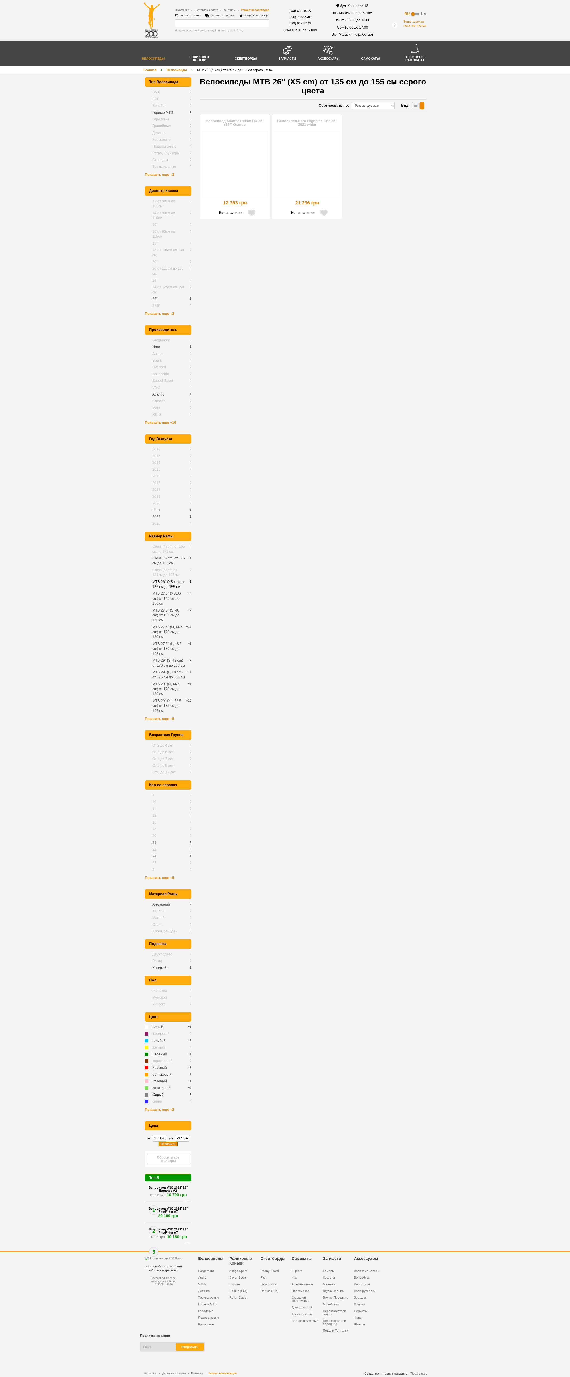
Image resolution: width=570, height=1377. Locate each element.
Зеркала (360, 1297)
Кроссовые (206, 1324)
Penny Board (270, 1271)
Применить (168, 1144)
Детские (204, 1291)
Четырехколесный (305, 1320)
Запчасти (332, 1258)
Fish (264, 1277)
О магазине (182, 10)
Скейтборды (273, 1258)
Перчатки (361, 1311)
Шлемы (359, 1324)
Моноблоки (331, 1304)
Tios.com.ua (419, 1373)
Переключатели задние (334, 1312)
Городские (205, 1311)
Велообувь (362, 1277)
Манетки (329, 1284)
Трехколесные (208, 1297)
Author (203, 1277)
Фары (358, 1317)
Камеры (328, 1271)
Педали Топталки (335, 1330)
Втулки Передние (335, 1297)
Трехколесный (302, 1314)
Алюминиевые (302, 1284)
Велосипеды (177, 70)
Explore (234, 1284)
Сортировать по (333, 105)
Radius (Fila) (238, 1291)
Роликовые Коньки (240, 1260)
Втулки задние (333, 1291)
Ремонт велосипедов (255, 10)
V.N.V (202, 1284)
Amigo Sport (238, 1271)
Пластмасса (300, 1291)
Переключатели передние (334, 1322)
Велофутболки (364, 1291)
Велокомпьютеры (367, 1271)
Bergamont (206, 1271)
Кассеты (329, 1277)
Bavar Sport (237, 1277)
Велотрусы (362, 1284)
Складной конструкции (300, 1299)
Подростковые (208, 1317)
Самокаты (302, 1258)
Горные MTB (207, 1304)
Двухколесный (302, 1307)
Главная (150, 70)
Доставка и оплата (206, 10)
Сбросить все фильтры (168, 1159)
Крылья (359, 1304)
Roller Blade (237, 1297)
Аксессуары (366, 1258)
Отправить (189, 1347)
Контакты (230, 10)
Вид (404, 105)
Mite (295, 1277)
